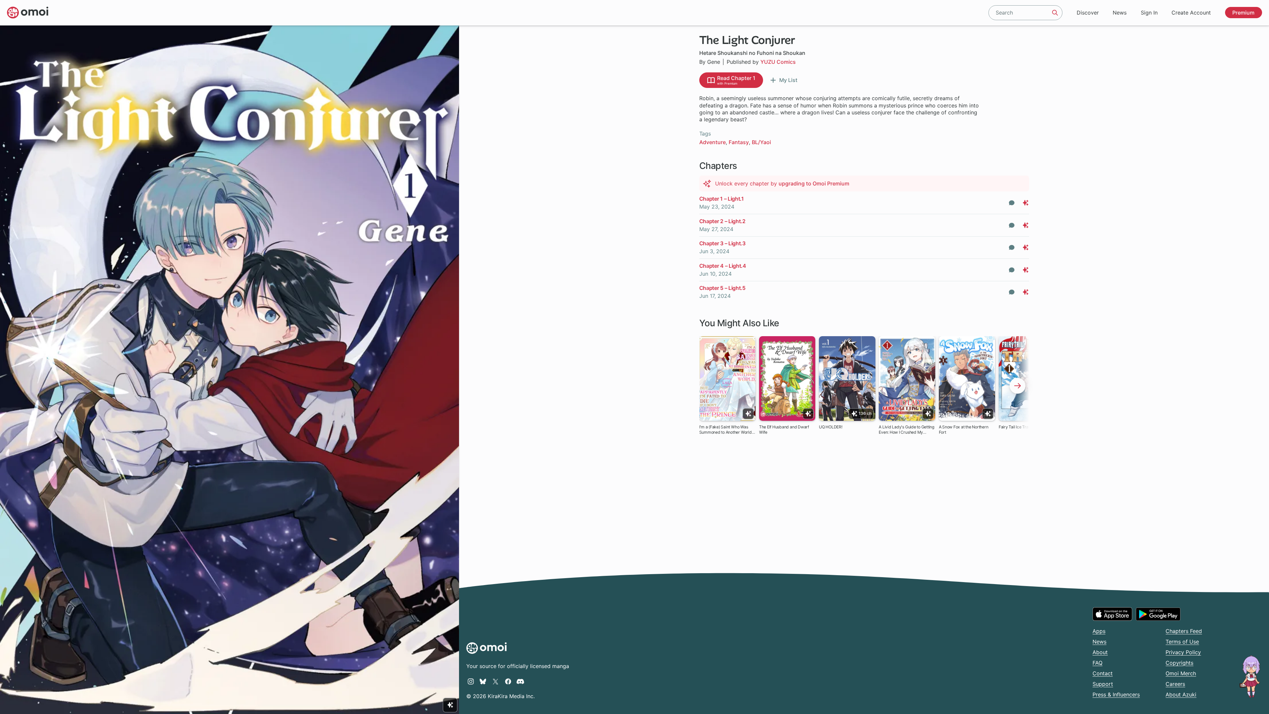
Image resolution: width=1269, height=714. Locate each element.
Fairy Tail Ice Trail (1014, 426)
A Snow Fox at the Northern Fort (963, 429)
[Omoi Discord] (520, 681)
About (1100, 652)
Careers (1175, 684)
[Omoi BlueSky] (483, 681)
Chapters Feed (1184, 631)
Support (1103, 684)
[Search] (1055, 13)
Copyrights (1179, 662)
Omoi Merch (1181, 673)
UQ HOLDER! (830, 426)
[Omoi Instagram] (470, 681)
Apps (1099, 631)
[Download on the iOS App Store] (1112, 613)
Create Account (1191, 12)
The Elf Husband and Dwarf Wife (784, 429)
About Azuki (1181, 694)
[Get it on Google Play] (1158, 614)
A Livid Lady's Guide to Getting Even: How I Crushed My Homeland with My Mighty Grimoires (907, 429)
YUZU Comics (778, 62)
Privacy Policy (1183, 652)
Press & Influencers (1116, 694)
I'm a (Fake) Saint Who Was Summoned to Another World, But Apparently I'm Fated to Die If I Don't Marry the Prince (727, 429)
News (1120, 12)
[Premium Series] (450, 705)
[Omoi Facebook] (508, 681)
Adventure (712, 142)
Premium (1243, 12)
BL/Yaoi (761, 142)
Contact (1103, 673)
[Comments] (1011, 202)
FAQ (1097, 662)
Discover (1088, 12)
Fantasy (739, 142)
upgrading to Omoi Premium (814, 183)
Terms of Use (1182, 641)
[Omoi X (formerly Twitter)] (495, 681)
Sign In (1149, 12)
